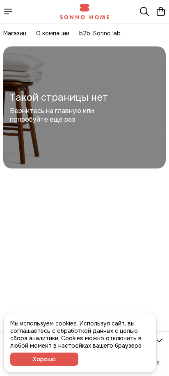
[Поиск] (144, 11)
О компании (52, 33)
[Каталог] (8, 11)
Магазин (14, 33)
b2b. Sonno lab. (100, 33)
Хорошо (44, 359)
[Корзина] (161, 11)
